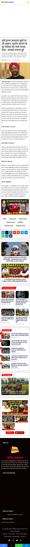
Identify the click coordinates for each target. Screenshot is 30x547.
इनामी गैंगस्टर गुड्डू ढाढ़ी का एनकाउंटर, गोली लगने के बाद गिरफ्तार (7, 319)
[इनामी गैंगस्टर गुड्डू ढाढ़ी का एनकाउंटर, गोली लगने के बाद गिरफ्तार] (7, 312)
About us (5, 533)
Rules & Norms (8, 536)
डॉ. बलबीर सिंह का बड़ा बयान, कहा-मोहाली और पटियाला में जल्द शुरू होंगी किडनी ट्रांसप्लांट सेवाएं (15, 391)
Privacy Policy (11, 533)
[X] (6, 232)
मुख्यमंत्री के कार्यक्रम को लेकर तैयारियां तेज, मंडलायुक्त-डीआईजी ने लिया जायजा (19, 365)
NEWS (21, 222)
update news (21, 225)
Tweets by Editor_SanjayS (7, 522)
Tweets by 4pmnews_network (15, 514)
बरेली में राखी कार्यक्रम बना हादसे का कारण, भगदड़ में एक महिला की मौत (7, 301)
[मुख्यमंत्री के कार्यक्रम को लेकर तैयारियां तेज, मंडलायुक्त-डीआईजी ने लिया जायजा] (5, 366)
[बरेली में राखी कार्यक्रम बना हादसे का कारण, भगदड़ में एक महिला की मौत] (7, 294)
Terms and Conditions (21, 533)
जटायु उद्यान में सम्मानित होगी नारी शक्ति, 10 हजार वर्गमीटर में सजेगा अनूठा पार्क (21, 320)
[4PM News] (7, 2)
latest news (11, 222)
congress (13, 219)
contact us (23, 536)
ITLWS (18, 531)
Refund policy (16, 536)
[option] (15, 386)
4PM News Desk (6, 60)
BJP (5, 219)
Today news (9, 225)
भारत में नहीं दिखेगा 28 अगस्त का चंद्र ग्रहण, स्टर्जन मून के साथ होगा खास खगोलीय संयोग (22, 302)
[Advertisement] (15, 21)
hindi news (23, 219)
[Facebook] (3, 232)
